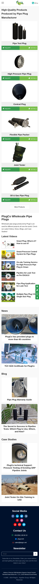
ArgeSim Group (24, 577)
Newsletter (20, 548)
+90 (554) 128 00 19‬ (20, 535)
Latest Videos (9, 236)
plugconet (20, 539)
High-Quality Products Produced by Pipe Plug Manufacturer (15, 14)
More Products (19, 207)
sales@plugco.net (20, 542)
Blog (4, 373)
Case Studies (9, 439)
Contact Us (19, 530)
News (5, 310)
